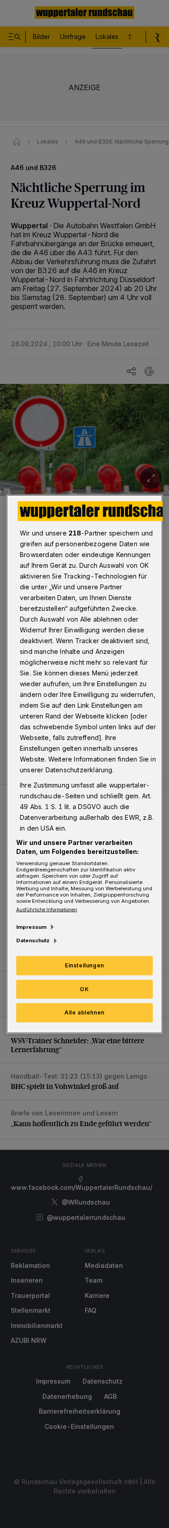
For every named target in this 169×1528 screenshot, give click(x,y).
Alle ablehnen (84, 1012)
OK (84, 988)
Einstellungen (84, 965)
